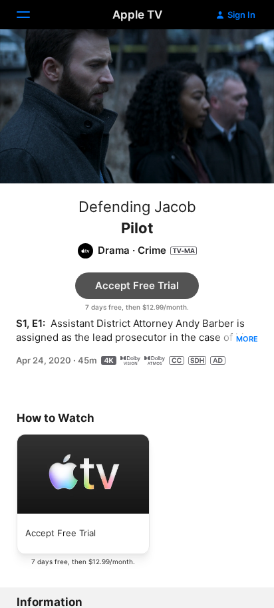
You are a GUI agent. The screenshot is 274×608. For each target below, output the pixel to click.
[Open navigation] (31, 14)
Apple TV (137, 14)
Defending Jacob (137, 206)
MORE (247, 339)
